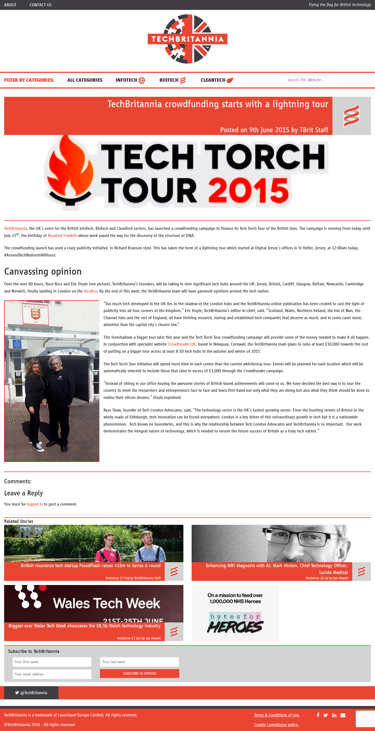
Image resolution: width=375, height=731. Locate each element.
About (10, 4)
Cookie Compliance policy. (276, 724)
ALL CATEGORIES (84, 80)
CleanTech (213, 80)
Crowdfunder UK (182, 344)
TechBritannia (15, 228)
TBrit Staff (314, 130)
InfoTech (126, 80)
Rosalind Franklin (62, 235)
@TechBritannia (33, 692)
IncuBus (90, 291)
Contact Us (41, 4)
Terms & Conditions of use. (277, 715)
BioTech (168, 80)
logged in (35, 504)
